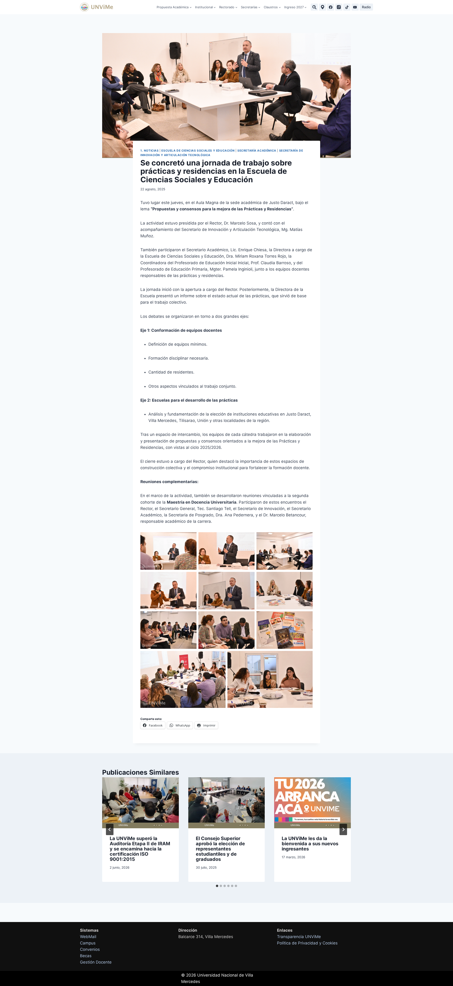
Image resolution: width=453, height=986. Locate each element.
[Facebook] (330, 7)
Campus (88, 943)
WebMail (88, 936)
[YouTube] (355, 7)
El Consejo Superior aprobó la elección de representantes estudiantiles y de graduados (220, 849)
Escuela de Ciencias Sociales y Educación (198, 150)
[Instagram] (338, 7)
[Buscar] (314, 7)
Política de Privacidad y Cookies (307, 943)
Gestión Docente (96, 962)
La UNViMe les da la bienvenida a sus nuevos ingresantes (310, 844)
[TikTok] (346, 7)
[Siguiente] (343, 829)
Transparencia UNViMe (299, 936)
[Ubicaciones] (322, 7)
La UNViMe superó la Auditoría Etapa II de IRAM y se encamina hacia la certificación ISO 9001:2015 (140, 849)
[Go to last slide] (109, 829)
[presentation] (140, 802)
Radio (366, 7)
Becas (86, 955)
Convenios (90, 949)
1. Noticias (149, 150)
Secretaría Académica (256, 150)
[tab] (217, 886)
